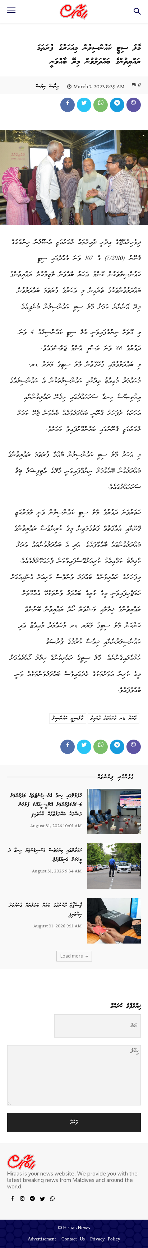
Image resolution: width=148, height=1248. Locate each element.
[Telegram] (117, 105)
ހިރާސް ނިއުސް (47, 86)
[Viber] (133, 105)
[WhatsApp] (100, 105)
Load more (71, 956)
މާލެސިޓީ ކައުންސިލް (67, 718)
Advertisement (42, 1239)
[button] (137, 13)
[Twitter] (84, 105)
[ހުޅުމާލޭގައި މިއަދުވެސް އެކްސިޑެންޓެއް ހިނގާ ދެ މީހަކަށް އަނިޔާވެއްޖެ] (114, 866)
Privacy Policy (105, 1239)
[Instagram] (22, 1200)
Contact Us (73, 1239)
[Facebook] (67, 105)
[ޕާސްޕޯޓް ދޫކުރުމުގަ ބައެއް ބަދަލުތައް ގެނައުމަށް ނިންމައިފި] (114, 921)
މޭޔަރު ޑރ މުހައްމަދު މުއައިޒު (114, 718)
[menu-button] (11, 12)
